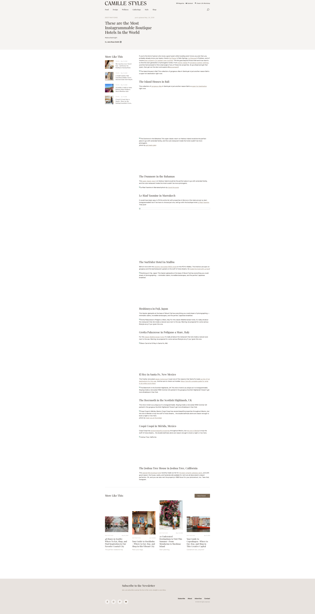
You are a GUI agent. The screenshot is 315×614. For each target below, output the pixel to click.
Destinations (111, 17)
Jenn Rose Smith (113, 42)
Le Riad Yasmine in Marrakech (157, 195)
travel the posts (173, 187)
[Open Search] (208, 10)
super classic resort (149, 181)
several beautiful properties (160, 431)
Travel (118, 61)
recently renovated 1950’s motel (165, 267)
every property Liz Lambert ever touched (158, 60)
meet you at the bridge (154, 418)
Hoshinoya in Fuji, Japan (153, 308)
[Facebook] (107, 601)
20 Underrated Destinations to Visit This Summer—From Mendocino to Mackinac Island (170, 541)
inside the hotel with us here (200, 269)
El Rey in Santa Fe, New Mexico (157, 374)
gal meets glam (151, 145)
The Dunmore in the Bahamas (157, 176)
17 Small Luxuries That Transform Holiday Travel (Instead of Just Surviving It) (124, 77)
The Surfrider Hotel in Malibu (156, 262)
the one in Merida (193, 431)
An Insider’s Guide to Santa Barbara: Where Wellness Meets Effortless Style (124, 89)
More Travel (201, 496)
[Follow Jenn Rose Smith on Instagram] (121, 42)
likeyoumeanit (173, 67)
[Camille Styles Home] (126, 3)
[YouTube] (126, 601)
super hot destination (199, 86)
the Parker (172, 58)
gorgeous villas (156, 86)
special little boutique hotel (151, 473)
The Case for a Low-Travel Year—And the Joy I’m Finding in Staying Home (123, 65)
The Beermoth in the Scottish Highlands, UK (165, 400)
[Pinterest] (119, 601)
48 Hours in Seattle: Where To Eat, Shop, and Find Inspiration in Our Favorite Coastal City (116, 543)
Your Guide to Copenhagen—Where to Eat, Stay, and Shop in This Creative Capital (197, 543)
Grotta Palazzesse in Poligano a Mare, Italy (164, 332)
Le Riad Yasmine (203, 202)
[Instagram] (113, 601)
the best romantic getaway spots (190, 473)
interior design (183, 63)
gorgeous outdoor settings (199, 63)
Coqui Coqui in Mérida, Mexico (157, 426)
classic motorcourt (161, 379)
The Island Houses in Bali (154, 81)
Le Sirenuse (192, 58)
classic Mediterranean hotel (154, 337)
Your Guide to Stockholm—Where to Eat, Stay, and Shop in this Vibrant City (143, 544)
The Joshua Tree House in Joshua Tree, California (168, 468)
